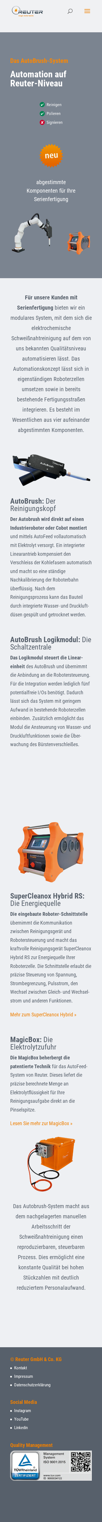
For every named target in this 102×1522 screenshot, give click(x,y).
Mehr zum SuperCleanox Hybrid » (43, 1014)
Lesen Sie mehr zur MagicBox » (41, 1123)
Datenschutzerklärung (32, 1384)
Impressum (23, 1376)
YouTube (21, 1419)
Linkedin (21, 1427)
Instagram (22, 1410)
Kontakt (20, 1367)
